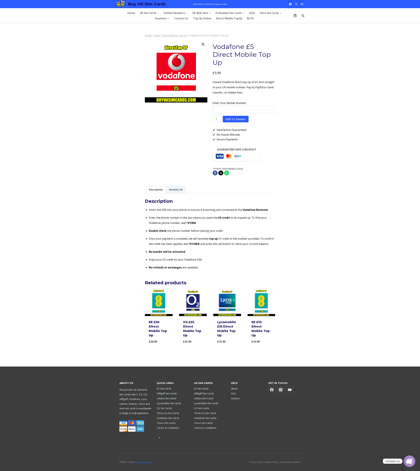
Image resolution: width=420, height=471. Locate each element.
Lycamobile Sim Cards (169, 403)
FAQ (233, 393)
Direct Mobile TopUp (229, 18)
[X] (296, 4)
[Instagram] (301, 4)
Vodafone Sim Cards (168, 418)
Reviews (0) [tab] (176, 189)
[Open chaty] (409, 461)
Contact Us (181, 18)
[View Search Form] (301, 15)
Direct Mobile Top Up (232, 168)
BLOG (250, 18)
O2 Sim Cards (164, 408)
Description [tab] (156, 189)
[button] (203, 44)
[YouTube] (289, 389)
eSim (252, 13)
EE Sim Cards (164, 388)
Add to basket (236, 119)
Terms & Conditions (168, 427)
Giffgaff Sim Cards (167, 393)
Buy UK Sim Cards (144, 462)
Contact (235, 398)
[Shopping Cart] (295, 15)
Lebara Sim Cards (166, 398)
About (234, 388)
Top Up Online (202, 18)
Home (131, 13)
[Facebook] (290, 4)
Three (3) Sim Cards (168, 413)
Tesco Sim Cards (166, 422)
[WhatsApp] (226, 172)
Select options (158, 350)
